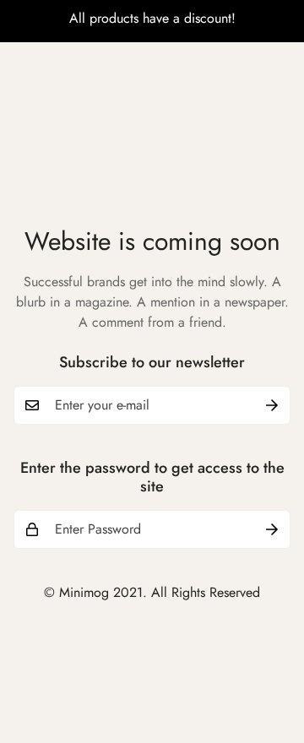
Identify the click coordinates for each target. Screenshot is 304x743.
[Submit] (271, 405)
